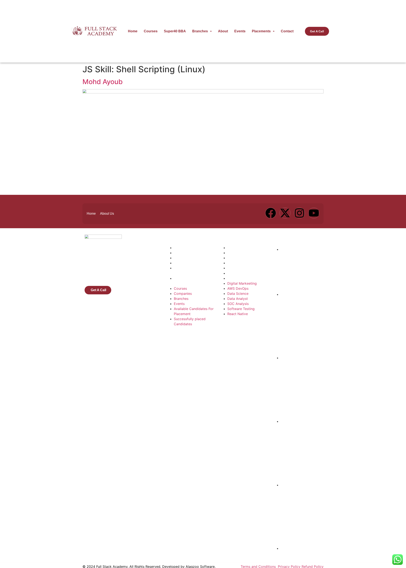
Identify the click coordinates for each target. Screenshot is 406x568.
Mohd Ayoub (102, 82)
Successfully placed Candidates (190, 280)
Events (240, 31)
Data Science (237, 258)
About (223, 31)
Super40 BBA (175, 31)
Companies (183, 253)
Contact (287, 31)
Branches (200, 31)
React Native (237, 278)
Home (132, 31)
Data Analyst (237, 263)
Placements (261, 31)
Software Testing (241, 273)
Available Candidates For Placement (194, 270)
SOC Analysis (238, 268)
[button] (202, 31)
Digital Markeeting (242, 248)
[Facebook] (270, 213)
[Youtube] (313, 213)
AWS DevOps (237, 253)
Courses (151, 31)
